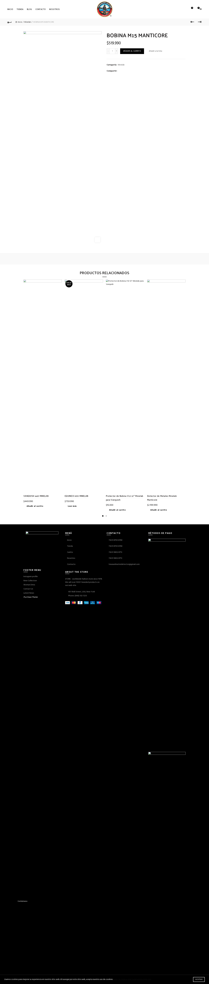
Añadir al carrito (132, 51)
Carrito (70, 552)
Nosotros (54, 9)
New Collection (30, 580)
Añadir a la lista (155, 51)
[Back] (9, 22)
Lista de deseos (192, 8)
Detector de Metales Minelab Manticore (162, 497)
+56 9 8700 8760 (115, 540)
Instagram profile (30, 576)
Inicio (10, 9)
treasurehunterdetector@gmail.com (124, 564)
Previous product (192, 22)
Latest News (28, 593)
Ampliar (97, 239)
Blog (29, 9)
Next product (199, 22)
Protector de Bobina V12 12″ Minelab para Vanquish (124, 497)
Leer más (72, 506)
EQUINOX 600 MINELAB (76, 496)
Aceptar (198, 979)
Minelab (27, 22)
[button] (10, 901)
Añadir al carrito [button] (35, 506)
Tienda (20, 9)
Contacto (40, 9)
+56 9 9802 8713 (115, 552)
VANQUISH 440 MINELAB (35, 496)
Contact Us (28, 589)
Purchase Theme (30, 597)
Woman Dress (29, 584)
